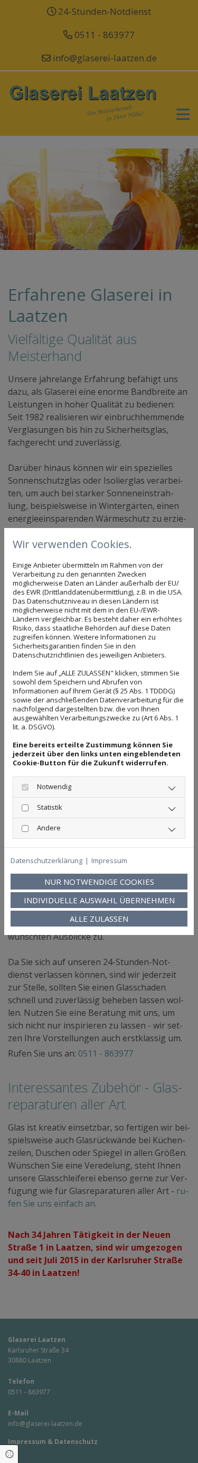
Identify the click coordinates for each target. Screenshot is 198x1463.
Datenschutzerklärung (46, 860)
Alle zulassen (99, 918)
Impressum (109, 860)
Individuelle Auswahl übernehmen (99, 900)
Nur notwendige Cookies (99, 881)
